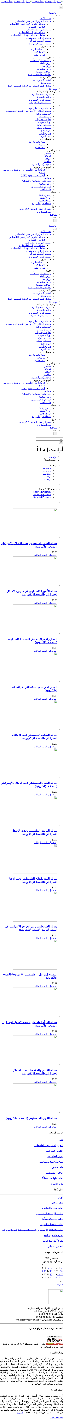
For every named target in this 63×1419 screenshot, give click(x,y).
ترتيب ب (47, 468)
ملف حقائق (57, 1167)
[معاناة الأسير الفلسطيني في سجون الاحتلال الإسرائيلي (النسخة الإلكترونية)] (28, 571)
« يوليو (60, 1284)
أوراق (60, 1197)
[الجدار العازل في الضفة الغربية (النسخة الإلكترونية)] (28, 667)
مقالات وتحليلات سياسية (51, 1162)
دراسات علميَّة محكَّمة (52, 1219)
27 (51, 1277)
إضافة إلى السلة (49, 555)
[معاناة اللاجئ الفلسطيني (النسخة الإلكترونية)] (28, 1098)
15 (45, 1271)
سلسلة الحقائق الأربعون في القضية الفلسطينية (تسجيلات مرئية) (32, 1230)
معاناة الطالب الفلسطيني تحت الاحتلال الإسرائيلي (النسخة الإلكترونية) (34, 736)
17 (61, 1274)
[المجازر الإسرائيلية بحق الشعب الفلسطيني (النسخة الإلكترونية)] (28, 619)
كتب (61, 1140)
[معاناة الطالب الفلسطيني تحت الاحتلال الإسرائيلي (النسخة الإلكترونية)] (28, 715)
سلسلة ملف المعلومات (52, 1208)
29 (45, 1277)
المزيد (20, 1412)
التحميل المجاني (55, 1246)
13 (51, 1271)
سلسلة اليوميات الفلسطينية (49, 1213)
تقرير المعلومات (55, 1156)
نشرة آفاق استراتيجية (52, 1241)
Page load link (56, 1417)
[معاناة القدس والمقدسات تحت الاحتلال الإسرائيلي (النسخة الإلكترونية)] (28, 1051)
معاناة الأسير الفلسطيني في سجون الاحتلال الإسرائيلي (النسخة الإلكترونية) (32, 593)
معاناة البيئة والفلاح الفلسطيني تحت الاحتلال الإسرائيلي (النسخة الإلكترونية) (31, 880)
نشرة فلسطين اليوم (53, 1235)
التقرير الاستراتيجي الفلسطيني (48, 1145)
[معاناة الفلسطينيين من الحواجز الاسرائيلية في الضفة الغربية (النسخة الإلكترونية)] (28, 907)
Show (42, 492)
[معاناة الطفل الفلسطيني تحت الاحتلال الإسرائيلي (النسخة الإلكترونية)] (28, 524)
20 (51, 1274)
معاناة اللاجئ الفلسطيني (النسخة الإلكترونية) (31, 1118)
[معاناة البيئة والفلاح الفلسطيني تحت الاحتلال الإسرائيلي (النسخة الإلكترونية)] (28, 859)
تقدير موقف (57, 1202)
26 (55, 1277)
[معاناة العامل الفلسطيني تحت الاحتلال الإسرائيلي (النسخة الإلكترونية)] (28, 763)
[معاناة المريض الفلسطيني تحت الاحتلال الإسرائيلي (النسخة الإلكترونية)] (28, 811)
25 (58, 1277)
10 (61, 1271)
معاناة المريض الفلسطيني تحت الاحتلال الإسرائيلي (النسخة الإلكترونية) (34, 832)
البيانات (37, 555)
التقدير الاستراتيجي (54, 1151)
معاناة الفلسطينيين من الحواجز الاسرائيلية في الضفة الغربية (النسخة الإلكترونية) (31, 928)
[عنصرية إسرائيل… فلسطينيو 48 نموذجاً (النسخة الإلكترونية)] (28, 955)
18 (58, 1274)
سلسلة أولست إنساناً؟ (52, 1178)
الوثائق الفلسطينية (54, 1173)
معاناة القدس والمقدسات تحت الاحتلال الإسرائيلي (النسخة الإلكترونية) (34, 1072)
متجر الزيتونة (57, 1183)
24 (61, 1277)
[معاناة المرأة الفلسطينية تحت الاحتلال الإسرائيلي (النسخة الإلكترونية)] (28, 1003)
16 (41, 1271)
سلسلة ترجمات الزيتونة (51, 1224)
